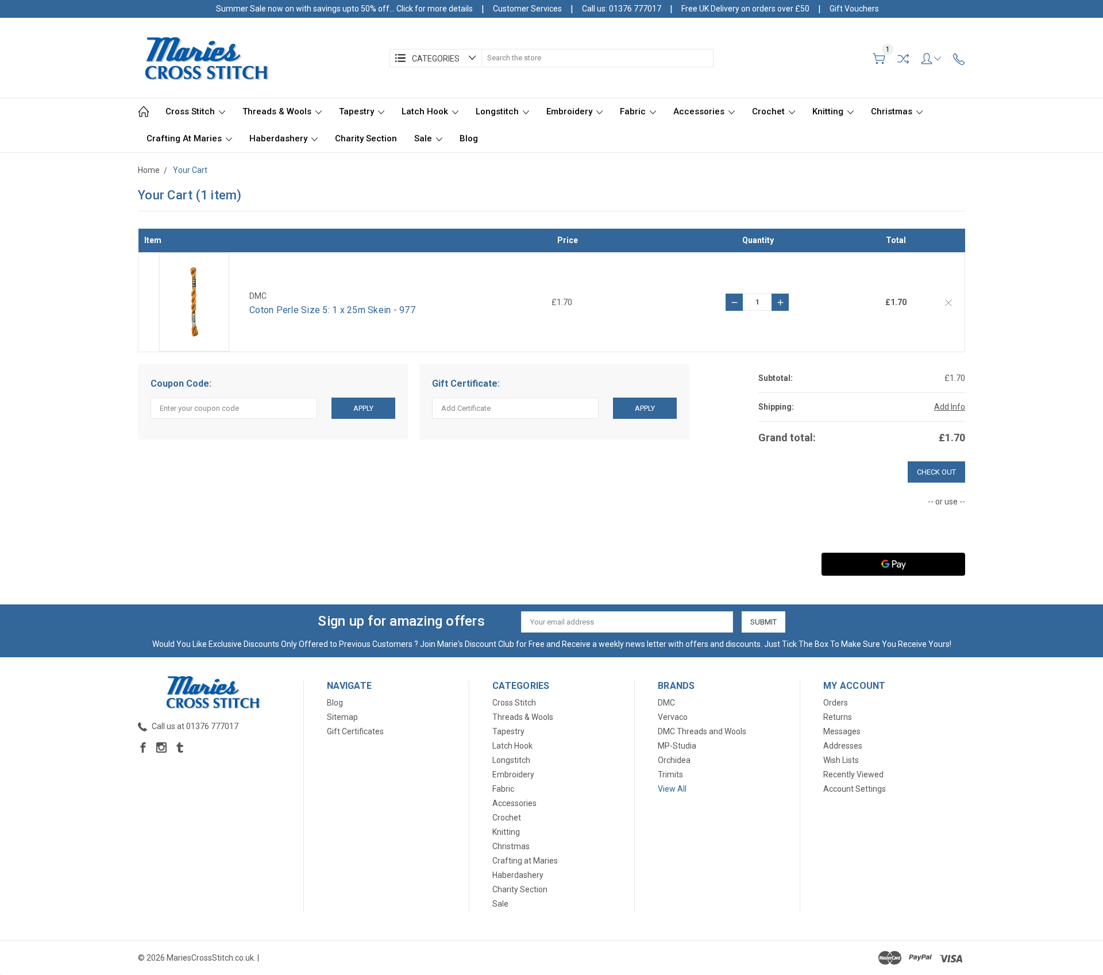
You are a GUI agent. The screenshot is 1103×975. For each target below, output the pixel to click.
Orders (835, 702)
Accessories (700, 111)
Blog (469, 138)
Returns (837, 717)
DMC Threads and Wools (702, 731)
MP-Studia (677, 745)
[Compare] (903, 58)
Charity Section (366, 138)
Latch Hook (426, 111)
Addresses (842, 745)
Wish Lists (841, 760)
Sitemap (342, 717)
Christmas (893, 111)
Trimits (670, 774)
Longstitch (498, 111)
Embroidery (570, 111)
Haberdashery (279, 138)
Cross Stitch (191, 111)
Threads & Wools (278, 111)
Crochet (769, 111)
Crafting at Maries (185, 138)
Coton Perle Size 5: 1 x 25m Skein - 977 (332, 310)
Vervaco (673, 717)
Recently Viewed (853, 774)
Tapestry (357, 111)
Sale (424, 138)
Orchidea (674, 760)
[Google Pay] (893, 564)
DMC (666, 702)
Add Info (949, 406)
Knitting (829, 111)
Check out (936, 472)
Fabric (634, 111)
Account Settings (854, 788)
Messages (842, 731)
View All (672, 788)
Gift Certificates (355, 731)
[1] (879, 58)
